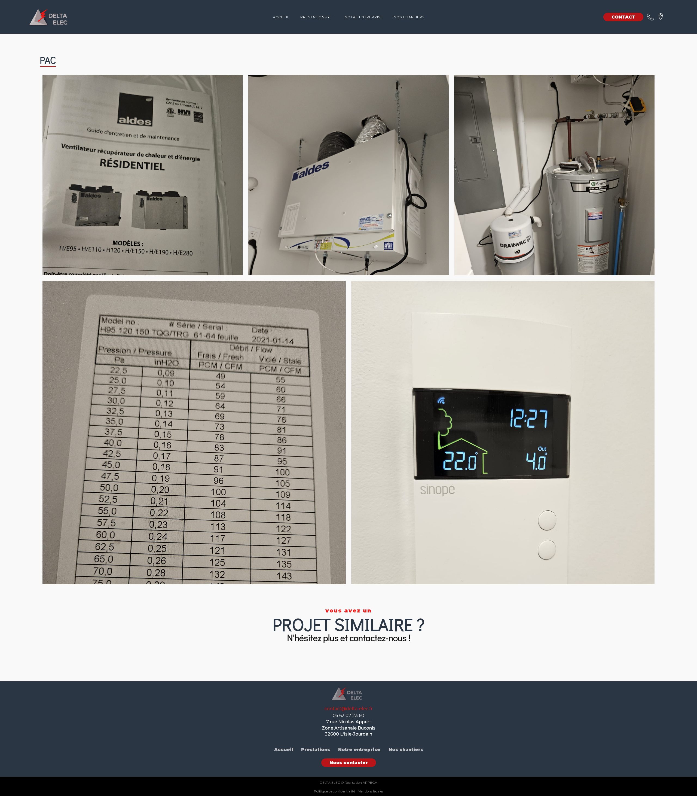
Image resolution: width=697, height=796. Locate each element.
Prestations (315, 749)
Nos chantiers (409, 17)
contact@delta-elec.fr (349, 708)
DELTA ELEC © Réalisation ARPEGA (348, 782)
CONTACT (623, 17)
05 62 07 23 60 (348, 715)
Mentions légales (370, 791)
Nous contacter (348, 762)
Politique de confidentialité (334, 791)
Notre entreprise (364, 17)
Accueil (281, 17)
